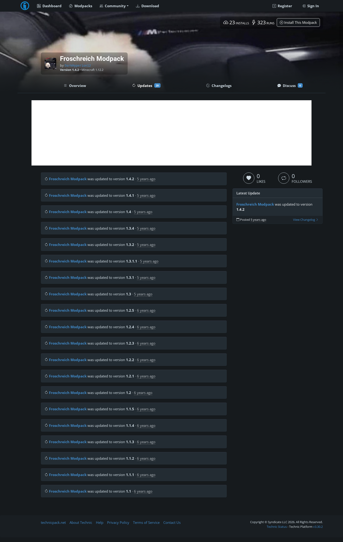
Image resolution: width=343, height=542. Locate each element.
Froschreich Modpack (68, 178)
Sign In (312, 5)
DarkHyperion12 (78, 65)
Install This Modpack (300, 22)
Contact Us (172, 522)
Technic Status (277, 527)
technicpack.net (53, 522)
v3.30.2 (318, 527)
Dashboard (52, 5)
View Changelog (304, 220)
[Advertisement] (172, 133)
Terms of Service (146, 522)
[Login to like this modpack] (248, 178)
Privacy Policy (118, 522)
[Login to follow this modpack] (283, 178)
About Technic (81, 522)
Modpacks (83, 5)
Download (149, 5)
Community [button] (115, 5)
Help (99, 522)
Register (284, 5)
